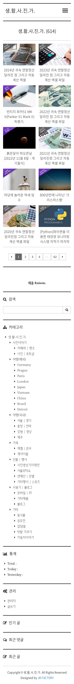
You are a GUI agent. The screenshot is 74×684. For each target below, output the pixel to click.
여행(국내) (19, 415)
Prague (22, 370)
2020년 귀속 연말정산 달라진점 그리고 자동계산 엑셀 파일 (19, 236)
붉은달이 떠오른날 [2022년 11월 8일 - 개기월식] (19, 158)
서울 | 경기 (23, 420)
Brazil (21, 404)
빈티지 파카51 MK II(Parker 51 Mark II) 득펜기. (19, 116)
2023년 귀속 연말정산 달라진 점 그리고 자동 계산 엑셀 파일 (54, 74)
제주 (19, 437)
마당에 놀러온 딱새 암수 (19, 197)
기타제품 (22, 498)
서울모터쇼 (23, 470)
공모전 (20, 520)
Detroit (22, 409)
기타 (15, 509)
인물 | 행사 (19, 459)
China (21, 398)
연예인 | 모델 (25, 476)
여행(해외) (19, 359)
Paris (20, 376)
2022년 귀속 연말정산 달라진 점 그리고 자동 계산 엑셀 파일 (54, 116)
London (22, 381)
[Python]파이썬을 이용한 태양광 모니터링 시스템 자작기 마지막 (54, 236)
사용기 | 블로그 (22, 487)
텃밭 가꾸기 (24, 532)
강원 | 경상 (24, 431)
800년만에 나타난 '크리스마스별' (54, 197)
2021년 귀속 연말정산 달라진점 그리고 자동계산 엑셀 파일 (54, 158)
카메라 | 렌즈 (25, 348)
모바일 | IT (24, 493)
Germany (23, 365)
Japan (20, 387)
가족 (15, 443)
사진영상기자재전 (27, 465)
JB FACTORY (46, 678)
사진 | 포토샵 (25, 353)
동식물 (20, 515)
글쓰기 (11, 606)
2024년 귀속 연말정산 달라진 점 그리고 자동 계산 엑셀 (19, 74)
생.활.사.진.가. (20, 10)
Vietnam (23, 392)
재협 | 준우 (23, 448)
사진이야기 (19, 342)
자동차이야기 (25, 537)
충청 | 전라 (23, 426)
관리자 (11, 601)
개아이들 (22, 454)
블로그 (20, 504)
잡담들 (21, 526)
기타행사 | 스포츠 (28, 482)
